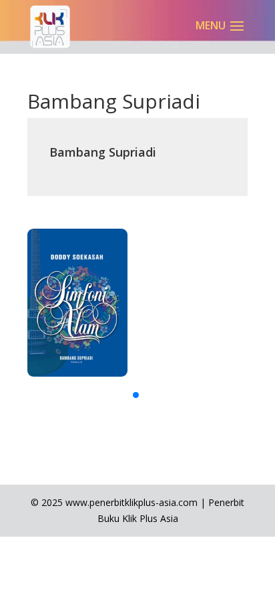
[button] (136, 395)
